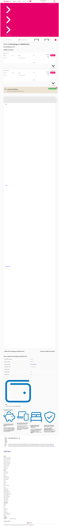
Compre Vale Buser (6, 498)
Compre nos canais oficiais (7, 496)
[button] (29, 60)
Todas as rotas (5, 467)
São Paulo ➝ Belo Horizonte (7, 459)
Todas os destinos (6, 468)
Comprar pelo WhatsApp (52, 88)
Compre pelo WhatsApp (6, 514)
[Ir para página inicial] (6, 1)
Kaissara (5, 484)
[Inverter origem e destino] (19, 40)
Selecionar (53, 55)
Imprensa (5, 504)
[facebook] (6, 452)
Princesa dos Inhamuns (6, 485)
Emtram (5, 480)
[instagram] (4, 452)
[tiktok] (10, 452)
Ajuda (27, 1)
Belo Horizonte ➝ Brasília (7, 462)
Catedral (5, 481)
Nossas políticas (5, 509)
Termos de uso (5, 508)
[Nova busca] (54, 1)
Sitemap (5, 515)
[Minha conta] (30, 1)
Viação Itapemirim (6, 479)
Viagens (24, 1)
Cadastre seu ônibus (6, 490)
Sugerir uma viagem (6, 497)
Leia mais (53, 446)
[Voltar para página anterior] (32, 1)
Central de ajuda (6, 503)
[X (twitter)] (7, 452)
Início (10, 1)
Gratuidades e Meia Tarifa (7, 513)
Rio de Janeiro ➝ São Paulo (7, 457)
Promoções (14, 1)
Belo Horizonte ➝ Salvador (7, 463)
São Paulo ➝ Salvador (6, 464)
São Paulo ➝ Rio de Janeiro (7, 458)
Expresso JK (5, 475)
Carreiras (5, 510)
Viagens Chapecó (6, 473)
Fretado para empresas (6, 492)
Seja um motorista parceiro (7, 491)
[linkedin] (9, 452)
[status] (29, 97)
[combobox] (11, 40)
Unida (4, 486)
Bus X (4, 474)
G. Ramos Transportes (33, 364)
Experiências (20, 1)
